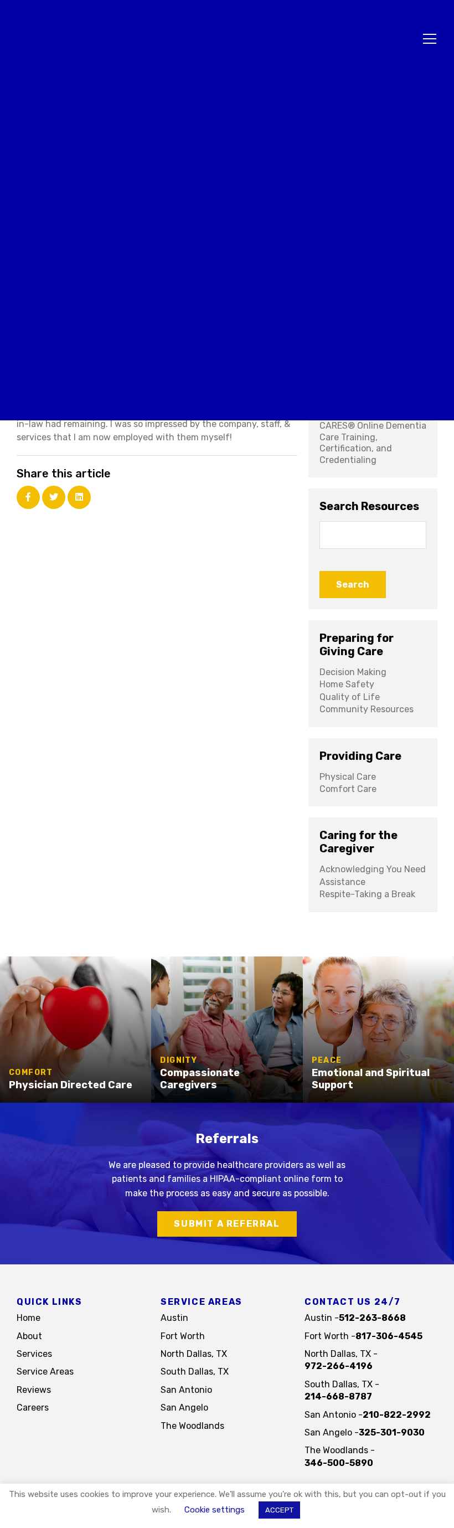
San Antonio (186, 1390)
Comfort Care (347, 789)
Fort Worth (183, 1336)
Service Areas (45, 1371)
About (29, 1336)
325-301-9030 (392, 1432)
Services (34, 1354)
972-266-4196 (339, 1366)
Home (28, 1318)
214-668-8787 (338, 1396)
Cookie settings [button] (214, 1510)
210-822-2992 (397, 1414)
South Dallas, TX (195, 1371)
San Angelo (184, 1407)
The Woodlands (192, 1426)
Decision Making (352, 672)
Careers (33, 1407)
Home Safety (346, 684)
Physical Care (347, 776)
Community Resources (366, 709)
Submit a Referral (227, 1223)
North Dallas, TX (194, 1354)
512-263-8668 (372, 1318)
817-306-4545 (388, 1336)
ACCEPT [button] (279, 1510)
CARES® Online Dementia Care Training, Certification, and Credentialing (372, 442)
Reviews (34, 1390)
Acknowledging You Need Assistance (372, 875)
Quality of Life (349, 697)
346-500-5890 (339, 1463)
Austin (174, 1318)
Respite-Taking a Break (367, 894)
